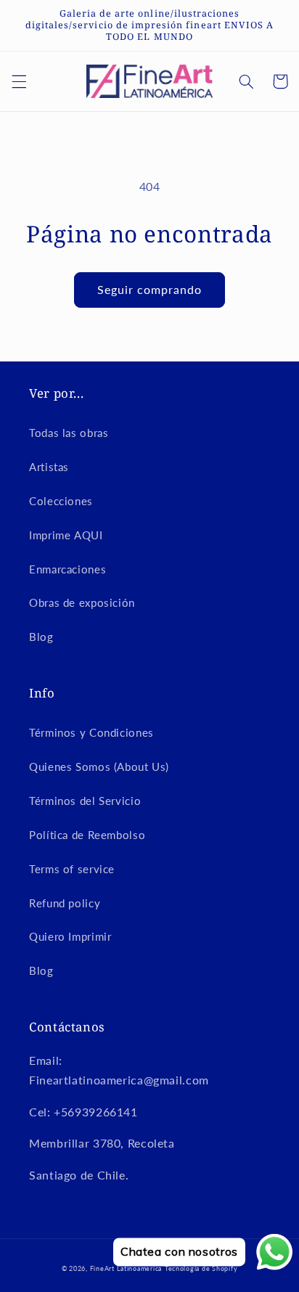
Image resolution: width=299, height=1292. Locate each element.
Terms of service (72, 868)
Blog (41, 636)
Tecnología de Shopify (201, 1268)
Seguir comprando (149, 289)
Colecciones (61, 500)
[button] (19, 81)
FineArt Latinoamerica (126, 1268)
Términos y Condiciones (91, 732)
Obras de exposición (82, 602)
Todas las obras (68, 432)
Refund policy (64, 902)
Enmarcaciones (67, 569)
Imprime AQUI (66, 534)
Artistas (49, 466)
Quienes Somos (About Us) (99, 766)
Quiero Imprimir (70, 936)
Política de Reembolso (87, 834)
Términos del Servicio (85, 800)
